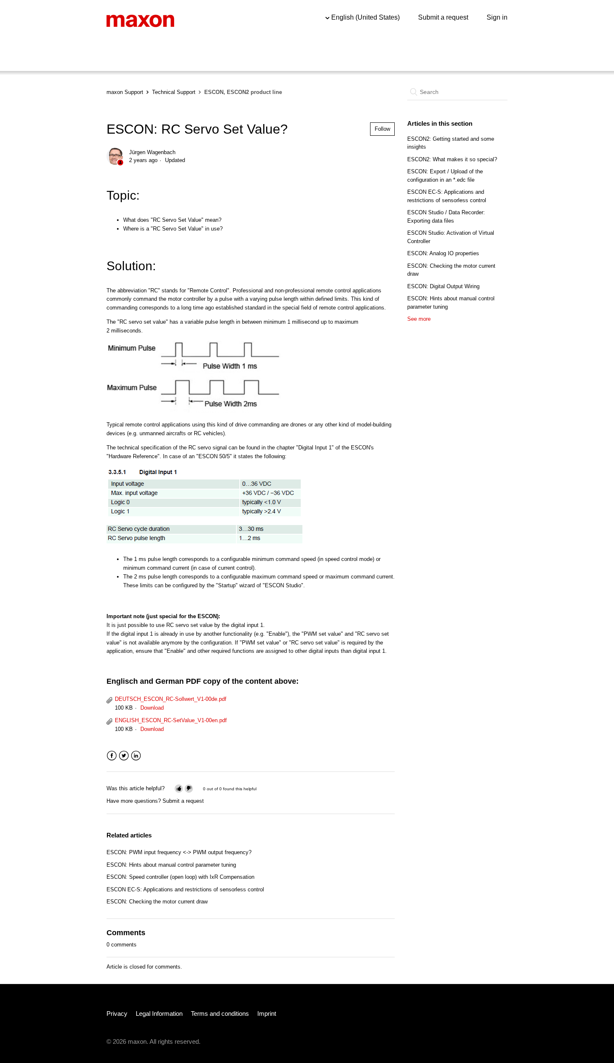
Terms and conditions (220, 1013)
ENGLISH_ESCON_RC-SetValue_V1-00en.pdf (171, 720)
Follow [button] (382, 129)
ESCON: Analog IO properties (443, 253)
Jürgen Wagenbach (152, 152)
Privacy (117, 1013)
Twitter (124, 756)
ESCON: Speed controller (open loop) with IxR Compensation (180, 877)
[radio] (179, 788)
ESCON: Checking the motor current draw (157, 901)
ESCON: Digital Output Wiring (443, 286)
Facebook (112, 756)
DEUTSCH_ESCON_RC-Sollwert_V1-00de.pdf (170, 699)
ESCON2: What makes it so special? (452, 159)
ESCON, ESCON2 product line (243, 92)
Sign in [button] (497, 17)
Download (152, 708)
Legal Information (159, 1013)
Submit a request (443, 17)
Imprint (266, 1013)
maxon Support (125, 92)
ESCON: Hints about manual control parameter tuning (171, 865)
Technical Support (173, 92)
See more (419, 319)
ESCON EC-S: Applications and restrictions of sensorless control (185, 889)
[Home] (140, 20)
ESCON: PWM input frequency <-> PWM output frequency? (179, 852)
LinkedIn (136, 756)
